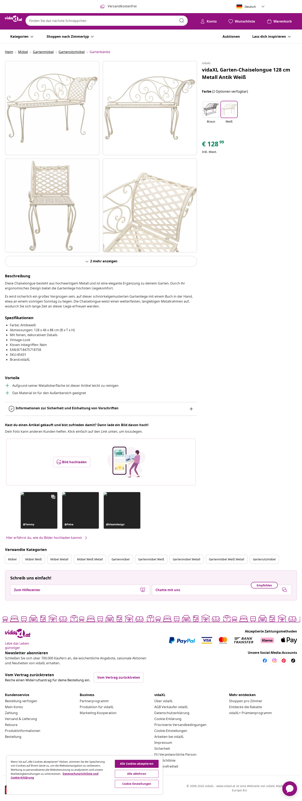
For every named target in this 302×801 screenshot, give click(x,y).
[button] (39, 510)
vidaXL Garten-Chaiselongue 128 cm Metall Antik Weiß (246, 73)
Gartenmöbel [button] (121, 559)
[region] (85, 774)
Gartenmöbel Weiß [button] (151, 559)
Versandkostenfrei (122, 6)
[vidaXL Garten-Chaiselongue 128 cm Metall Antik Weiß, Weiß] (52, 108)
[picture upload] (126, 462)
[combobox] (106, 21)
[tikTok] (293, 661)
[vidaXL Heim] (13, 19)
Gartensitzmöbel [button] (264, 559)
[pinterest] (284, 661)
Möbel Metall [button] (59, 559)
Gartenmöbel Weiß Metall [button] (226, 559)
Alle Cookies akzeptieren (136, 764)
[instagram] (274, 661)
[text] (213, 144)
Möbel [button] (12, 559)
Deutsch (250, 7)
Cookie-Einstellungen (170, 730)
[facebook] (265, 661)
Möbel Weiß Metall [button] (90, 559)
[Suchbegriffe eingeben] (181, 20)
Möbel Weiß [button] (33, 559)
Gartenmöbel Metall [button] (186, 559)
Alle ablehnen (136, 774)
